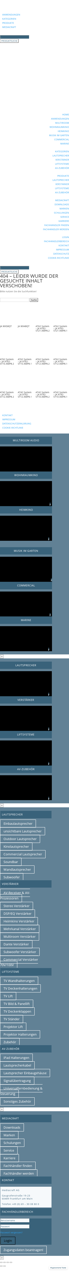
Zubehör (10, 1042)
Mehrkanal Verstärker (20, 929)
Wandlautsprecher (17, 869)
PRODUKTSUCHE (9, 40)
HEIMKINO (63, 131)
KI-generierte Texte (58, 1268)
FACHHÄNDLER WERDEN (56, 229)
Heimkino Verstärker (19, 921)
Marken (9, 1135)
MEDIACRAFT (9, 27)
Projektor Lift (13, 1027)
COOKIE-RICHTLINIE (58, 257)
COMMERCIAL (61, 139)
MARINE (64, 143)
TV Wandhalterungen (19, 981)
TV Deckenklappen (17, 1011)
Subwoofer (12, 877)
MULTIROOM (62, 122)
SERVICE (64, 216)
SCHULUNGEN (61, 212)
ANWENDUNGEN (11, 14)
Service (9, 1150)
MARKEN (64, 208)
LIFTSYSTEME (62, 163)
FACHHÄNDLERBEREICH (56, 241)
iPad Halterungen (16, 1058)
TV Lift (8, 996)
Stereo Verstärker (17, 906)
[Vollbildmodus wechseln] (4, 1262)
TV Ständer (12, 1019)
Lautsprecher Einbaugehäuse (25, 1073)
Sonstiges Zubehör (17, 1101)
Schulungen (12, 1143)
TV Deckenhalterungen (20, 988)
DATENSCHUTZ (61, 253)
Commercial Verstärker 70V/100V (19, 962)
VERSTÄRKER (62, 159)
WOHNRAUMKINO (59, 126)
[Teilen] (7, 1262)
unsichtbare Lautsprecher (23, 831)
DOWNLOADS (62, 204)
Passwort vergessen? (11, 1232)
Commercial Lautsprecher (23, 854)
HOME (65, 114)
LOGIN (65, 237)
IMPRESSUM (62, 249)
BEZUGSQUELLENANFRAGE (24, 410)
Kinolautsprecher (16, 846)
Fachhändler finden (18, 1166)
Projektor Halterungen (20, 1034)
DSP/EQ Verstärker (17, 913)
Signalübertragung (17, 1081)
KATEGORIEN (9, 18)
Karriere (9, 1158)
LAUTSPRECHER (60, 155)
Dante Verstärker (16, 944)
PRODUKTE (8, 22)
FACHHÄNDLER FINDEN (56, 225)
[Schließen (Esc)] (11, 1262)
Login (8, 1240)
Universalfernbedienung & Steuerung (21, 1091)
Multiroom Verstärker (20, 936)
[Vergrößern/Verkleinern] (1, 1262)
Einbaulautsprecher (18, 823)
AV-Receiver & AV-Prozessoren (15, 895)
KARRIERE (64, 221)
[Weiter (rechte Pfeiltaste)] (4, 1266)
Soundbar (11, 862)
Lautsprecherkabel (17, 1065)
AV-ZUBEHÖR (62, 168)
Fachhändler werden (19, 1173)
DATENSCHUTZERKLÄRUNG (16, 423)
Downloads (12, 1127)
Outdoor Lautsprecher (20, 839)
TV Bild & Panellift (17, 1004)
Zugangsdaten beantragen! (23, 1250)
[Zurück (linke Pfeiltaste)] (1, 1266)
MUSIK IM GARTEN (59, 135)
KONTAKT (64, 245)
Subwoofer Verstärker (20, 952)
